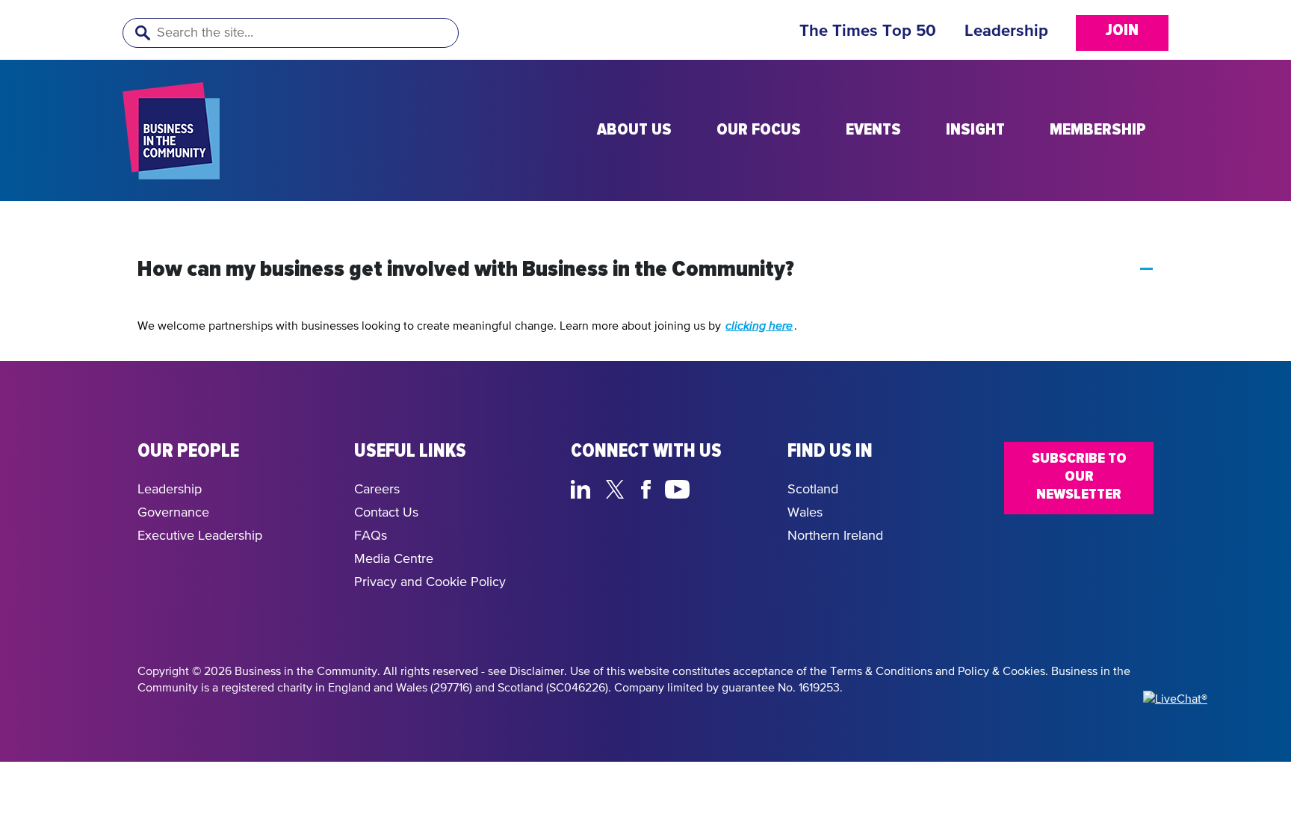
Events (873, 130)
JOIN (1122, 30)
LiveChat (748, 487)
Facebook (648, 487)
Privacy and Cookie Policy (430, 582)
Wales (805, 513)
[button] (645, 270)
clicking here (759, 327)
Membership (1098, 130)
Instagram (713, 487)
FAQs (370, 536)
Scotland (812, 489)
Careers (377, 489)
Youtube (678, 487)
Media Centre (393, 559)
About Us (634, 130)
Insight (975, 130)
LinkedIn (584, 487)
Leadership (1006, 31)
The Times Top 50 (867, 31)
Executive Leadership (199, 536)
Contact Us (386, 513)
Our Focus (758, 130)
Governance (173, 513)
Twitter (619, 487)
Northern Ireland (835, 536)
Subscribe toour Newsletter (1079, 476)
